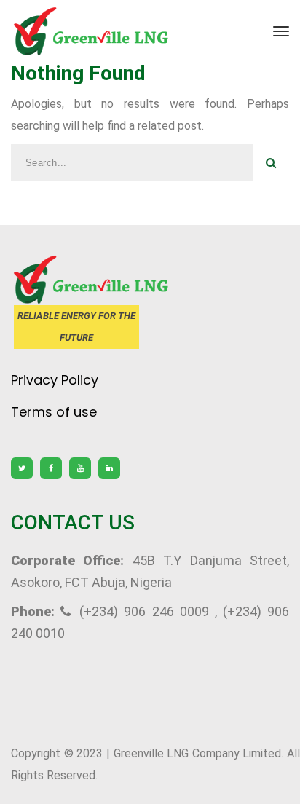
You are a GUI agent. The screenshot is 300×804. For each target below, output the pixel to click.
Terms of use (54, 412)
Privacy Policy (54, 380)
